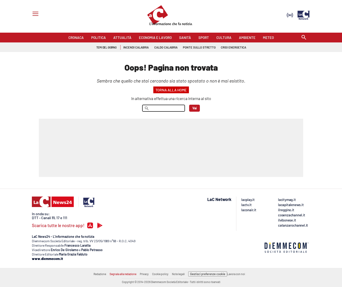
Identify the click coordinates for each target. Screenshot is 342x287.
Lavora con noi (236, 274)
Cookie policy (160, 274)
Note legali (178, 274)
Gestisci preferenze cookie (207, 274)
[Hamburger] (34, 14)
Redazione (100, 274)
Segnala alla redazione (123, 274)
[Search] (304, 37)
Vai (194, 108)
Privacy (144, 274)
